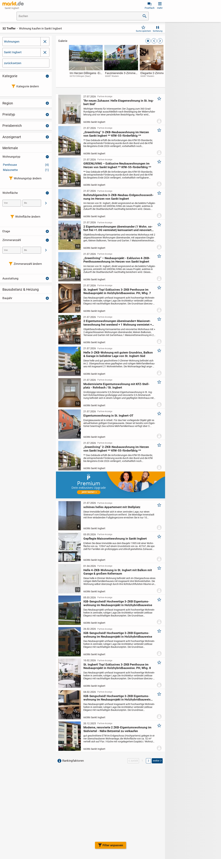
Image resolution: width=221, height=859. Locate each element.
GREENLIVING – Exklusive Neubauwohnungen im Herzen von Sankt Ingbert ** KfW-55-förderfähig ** (117, 165)
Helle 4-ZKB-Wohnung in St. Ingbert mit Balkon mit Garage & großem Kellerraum (117, 571)
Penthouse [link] (26, 164)
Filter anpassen (113, 845)
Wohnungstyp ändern (27, 178)
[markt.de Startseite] (13, 3)
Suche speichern (143, 31)
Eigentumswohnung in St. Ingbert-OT (108, 415)
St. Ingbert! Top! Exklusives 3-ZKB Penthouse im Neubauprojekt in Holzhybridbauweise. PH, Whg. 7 (117, 291)
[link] (75, 64)
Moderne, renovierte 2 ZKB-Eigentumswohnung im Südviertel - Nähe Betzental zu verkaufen (117, 729)
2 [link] (148, 760)
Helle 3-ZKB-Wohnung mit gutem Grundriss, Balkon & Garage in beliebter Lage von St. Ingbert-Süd (118, 354)
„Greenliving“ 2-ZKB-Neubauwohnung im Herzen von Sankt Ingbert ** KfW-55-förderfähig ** (116, 448)
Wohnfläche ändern (27, 216)
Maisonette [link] (26, 170)
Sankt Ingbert (13, 52)
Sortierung (157, 31)
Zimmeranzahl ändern (28, 263)
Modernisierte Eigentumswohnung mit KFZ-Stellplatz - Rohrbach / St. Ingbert (116, 385)
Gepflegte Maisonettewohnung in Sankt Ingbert (115, 538)
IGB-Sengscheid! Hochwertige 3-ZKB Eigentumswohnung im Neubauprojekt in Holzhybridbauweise (117, 603)
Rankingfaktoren (73, 760)
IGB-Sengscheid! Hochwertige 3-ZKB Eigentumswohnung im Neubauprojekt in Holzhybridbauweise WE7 (117, 697)
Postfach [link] (150, 8)
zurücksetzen (12, 63)
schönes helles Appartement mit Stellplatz (111, 507)
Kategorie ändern (27, 86)
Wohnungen (11, 41)
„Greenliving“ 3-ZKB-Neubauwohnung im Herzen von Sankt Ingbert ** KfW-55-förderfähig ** (116, 133)
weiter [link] (156, 760)
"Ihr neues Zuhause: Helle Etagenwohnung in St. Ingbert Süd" (118, 102)
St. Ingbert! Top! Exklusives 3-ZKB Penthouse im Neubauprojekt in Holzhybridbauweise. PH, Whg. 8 (117, 666)
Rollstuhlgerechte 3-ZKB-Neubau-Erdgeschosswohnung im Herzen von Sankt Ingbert (118, 196)
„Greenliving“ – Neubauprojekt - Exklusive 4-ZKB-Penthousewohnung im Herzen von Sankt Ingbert (116, 259)
